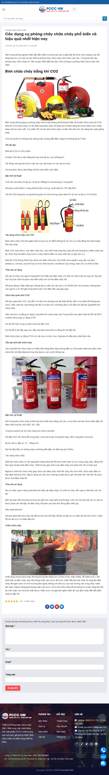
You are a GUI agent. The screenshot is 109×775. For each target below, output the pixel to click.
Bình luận (10, 626)
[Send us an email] (91, 744)
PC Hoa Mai (32, 46)
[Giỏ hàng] (74, 9)
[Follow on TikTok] (82, 744)
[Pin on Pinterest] (57, 606)
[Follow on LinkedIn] (96, 744)
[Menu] (3, 9)
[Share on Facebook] (47, 606)
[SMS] (103, 763)
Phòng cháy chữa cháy (15, 30)
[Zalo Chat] (103, 757)
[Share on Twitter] (52, 606)
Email (8, 662)
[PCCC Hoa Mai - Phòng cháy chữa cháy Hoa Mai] (54, 9)
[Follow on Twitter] (86, 744)
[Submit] (104, 18)
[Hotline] (103, 750)
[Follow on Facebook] (77, 744)
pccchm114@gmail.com (95, 727)
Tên (8, 649)
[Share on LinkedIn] (62, 606)
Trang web (10, 674)
